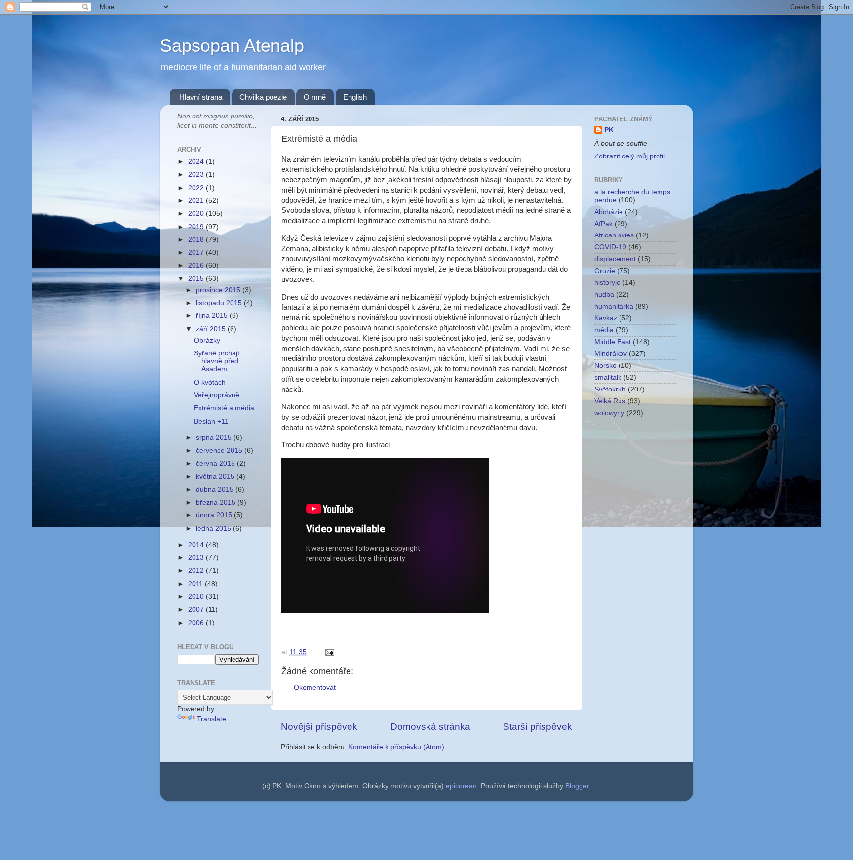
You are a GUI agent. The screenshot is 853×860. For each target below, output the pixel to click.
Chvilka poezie (263, 97)
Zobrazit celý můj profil (629, 156)
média (604, 330)
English (355, 97)
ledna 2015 (214, 528)
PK (609, 130)
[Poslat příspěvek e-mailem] (328, 652)
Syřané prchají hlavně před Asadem (216, 361)
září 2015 (212, 329)
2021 (197, 200)
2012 (197, 570)
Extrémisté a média (224, 408)
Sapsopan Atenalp (232, 46)
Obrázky (207, 340)
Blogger (577, 786)
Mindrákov (610, 353)
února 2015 (215, 515)
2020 (197, 213)
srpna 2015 (214, 437)
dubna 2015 (215, 489)
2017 (197, 252)
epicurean (461, 786)
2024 (197, 161)
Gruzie (604, 270)
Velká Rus (609, 401)
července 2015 (220, 450)
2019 (197, 227)
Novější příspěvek (319, 726)
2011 (196, 583)
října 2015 (213, 315)
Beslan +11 (211, 421)
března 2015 (216, 502)
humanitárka (613, 306)
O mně (315, 97)
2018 (197, 239)
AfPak (603, 224)
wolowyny (609, 413)
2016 (197, 265)
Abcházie (608, 212)
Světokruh (610, 389)
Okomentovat (315, 687)
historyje (607, 282)
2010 (197, 596)
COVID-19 (610, 247)
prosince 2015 (219, 290)
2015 (197, 278)
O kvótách (210, 382)
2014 (197, 544)
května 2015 (216, 476)
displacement (615, 259)
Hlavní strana (200, 97)
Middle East (612, 342)
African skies (614, 235)
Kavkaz (605, 318)
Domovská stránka (430, 726)
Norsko (605, 365)
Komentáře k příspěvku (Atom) (396, 747)
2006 (197, 622)
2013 (197, 557)
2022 (197, 188)
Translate (211, 719)
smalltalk (607, 377)
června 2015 (216, 463)
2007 (197, 609)
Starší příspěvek (537, 726)
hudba (604, 294)
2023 (197, 174)
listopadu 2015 (220, 303)
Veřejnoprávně (216, 395)
